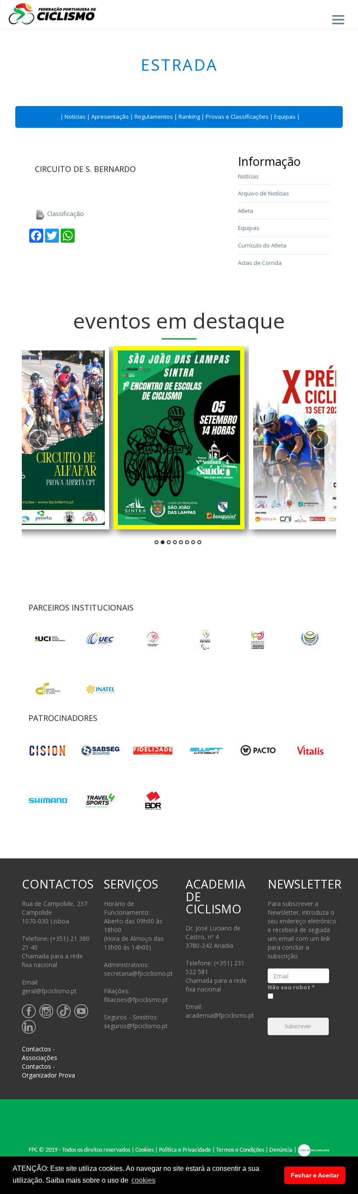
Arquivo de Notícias (263, 193)
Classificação (64, 213)
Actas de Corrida (260, 263)
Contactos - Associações (39, 1053)
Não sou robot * (291, 987)
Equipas (285, 116)
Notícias (248, 176)
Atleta (245, 211)
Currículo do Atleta (262, 245)
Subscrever (298, 1026)
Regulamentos (153, 116)
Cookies (144, 1150)
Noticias (75, 116)
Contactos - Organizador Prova (48, 1070)
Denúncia (281, 1150)
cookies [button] (143, 1180)
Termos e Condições (240, 1150)
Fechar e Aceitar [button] (315, 1175)
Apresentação (110, 116)
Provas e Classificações (237, 116)
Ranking (189, 116)
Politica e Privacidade (185, 1150)
